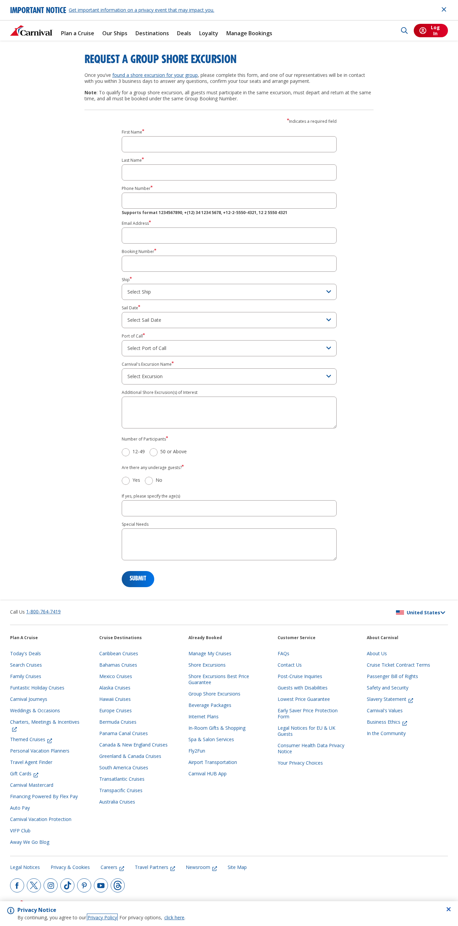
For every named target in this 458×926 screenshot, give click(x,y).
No (159, 480)
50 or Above (173, 452)
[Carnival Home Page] (31, 30)
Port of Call (132, 336)
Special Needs (135, 524)
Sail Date (130, 308)
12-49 (138, 452)
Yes (136, 480)
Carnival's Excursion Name (147, 364)
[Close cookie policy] (448, 909)
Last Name (132, 160)
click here (174, 917)
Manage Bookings (249, 33)
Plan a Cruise (77, 33)
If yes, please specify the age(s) (151, 496)
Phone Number (136, 188)
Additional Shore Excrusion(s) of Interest (159, 392)
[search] (404, 31)
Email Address (135, 223)
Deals (184, 33)
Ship (126, 279)
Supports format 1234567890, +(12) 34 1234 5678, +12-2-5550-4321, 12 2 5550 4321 (204, 212)
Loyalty (208, 33)
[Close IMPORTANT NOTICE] (444, 9)
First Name (132, 132)
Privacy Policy (102, 917)
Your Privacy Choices (300, 763)
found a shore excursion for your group (155, 75)
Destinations (152, 33)
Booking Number (138, 251)
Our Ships (114, 33)
